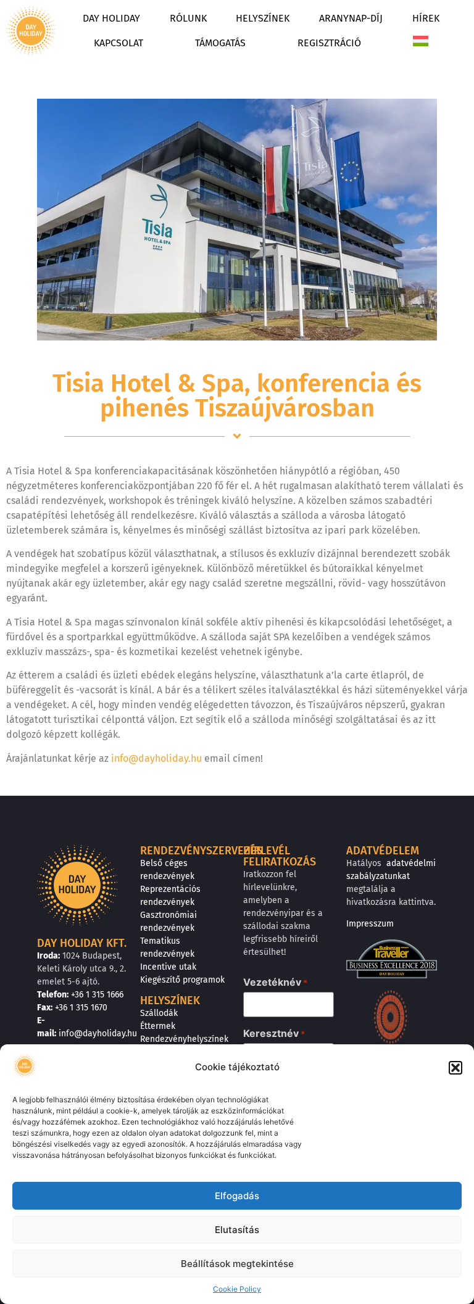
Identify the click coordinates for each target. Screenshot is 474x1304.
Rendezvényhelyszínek (184, 1039)
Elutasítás (237, 1230)
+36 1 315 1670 (81, 1007)
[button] (455, 1068)
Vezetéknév (275, 982)
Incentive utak (168, 967)
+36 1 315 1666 (97, 994)
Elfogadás (237, 1196)
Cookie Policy (237, 1289)
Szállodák (159, 1013)
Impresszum (370, 923)
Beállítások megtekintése (237, 1263)
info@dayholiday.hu (156, 758)
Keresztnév (274, 1033)
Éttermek (157, 1026)
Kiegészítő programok (182, 980)
